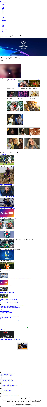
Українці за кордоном (4, 29)
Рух (2, 14)
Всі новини (3, 24)
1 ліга (2, 6)
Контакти (3, 22)
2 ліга (2, 28)
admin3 (6, 166)
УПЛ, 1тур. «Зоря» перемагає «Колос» (6, 285)
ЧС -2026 (3, 8)
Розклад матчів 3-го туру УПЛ (3, 217)
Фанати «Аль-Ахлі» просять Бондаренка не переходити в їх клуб (10, 339)
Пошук (2, 23)
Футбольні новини (4, 20)
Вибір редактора (3, 329)
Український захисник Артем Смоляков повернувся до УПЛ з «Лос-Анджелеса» (9, 395)
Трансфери (3, 4)
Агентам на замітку (4, 17)
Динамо (3, 10)
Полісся (2, 13)
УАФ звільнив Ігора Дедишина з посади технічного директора (7, 386)
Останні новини (3, 300)
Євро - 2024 (3, 7)
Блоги (2, 16)
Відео (2, 19)
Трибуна (3, 9)
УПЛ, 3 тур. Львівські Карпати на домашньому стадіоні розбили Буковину (9, 313)
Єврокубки (3, 26)
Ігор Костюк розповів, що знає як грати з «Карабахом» (6, 207)
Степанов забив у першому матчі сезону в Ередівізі (6, 312)
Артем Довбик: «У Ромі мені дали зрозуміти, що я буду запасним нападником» (9, 269)
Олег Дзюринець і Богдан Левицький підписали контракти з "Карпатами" (9, 385)
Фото (2, 18)
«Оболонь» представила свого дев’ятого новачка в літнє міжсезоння (8, 238)
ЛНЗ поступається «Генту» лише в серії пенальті (6, 390)
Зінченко (2, 153)
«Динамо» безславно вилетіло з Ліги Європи (7, 292)
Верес (13, 230)
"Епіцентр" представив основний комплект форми (6, 184)
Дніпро (2, 12)
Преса (2, 31)
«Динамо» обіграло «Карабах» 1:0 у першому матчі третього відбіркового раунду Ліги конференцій (15, 278)
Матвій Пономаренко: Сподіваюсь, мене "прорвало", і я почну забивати (8, 381)
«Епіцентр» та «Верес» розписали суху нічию (5, 317)
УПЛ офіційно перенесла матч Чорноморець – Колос (6, 380)
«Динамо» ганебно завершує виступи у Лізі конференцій (8, 299)
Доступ (2, 21)
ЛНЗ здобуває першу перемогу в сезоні (4, 311)
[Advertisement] (5, 360)
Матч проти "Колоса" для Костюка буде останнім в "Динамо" (7, 196)
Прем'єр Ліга (14, 218)
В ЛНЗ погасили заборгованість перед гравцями (6, 379)
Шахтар (2, 11)
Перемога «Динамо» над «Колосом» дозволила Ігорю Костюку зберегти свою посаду (10, 307)
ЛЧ (0, 153)
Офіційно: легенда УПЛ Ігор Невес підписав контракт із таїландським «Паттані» (9, 302)
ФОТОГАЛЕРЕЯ (15, 185)
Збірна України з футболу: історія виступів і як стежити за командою (8, 306)
